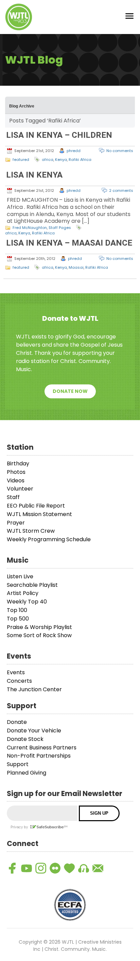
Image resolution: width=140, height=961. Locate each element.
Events (16, 672)
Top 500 (18, 619)
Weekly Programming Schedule (49, 539)
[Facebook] (12, 868)
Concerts (19, 681)
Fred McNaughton (30, 227)
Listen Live (20, 576)
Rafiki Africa (80, 159)
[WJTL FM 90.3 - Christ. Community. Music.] (18, 17)
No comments (119, 150)
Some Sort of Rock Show (39, 635)
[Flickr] (55, 868)
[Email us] (97, 868)
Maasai (76, 267)
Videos (15, 480)
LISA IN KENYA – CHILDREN (59, 135)
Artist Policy (22, 593)
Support (18, 764)
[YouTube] (26, 868)
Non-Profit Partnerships (39, 756)
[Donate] (69, 868)
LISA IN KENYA (34, 175)
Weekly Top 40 (27, 602)
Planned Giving (26, 773)
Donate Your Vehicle (34, 730)
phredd (74, 150)
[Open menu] (129, 17)
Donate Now (70, 391)
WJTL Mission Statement (39, 514)
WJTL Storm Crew (31, 531)
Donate (17, 722)
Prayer (16, 523)
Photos (16, 472)
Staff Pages (60, 227)
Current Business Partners (41, 747)
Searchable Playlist (32, 585)
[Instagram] (40, 868)
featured (21, 159)
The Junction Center (34, 689)
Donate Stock (25, 739)
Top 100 (17, 610)
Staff (13, 497)
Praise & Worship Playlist (39, 627)
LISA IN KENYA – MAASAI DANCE (69, 243)
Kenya (61, 159)
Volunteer (20, 489)
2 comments (121, 190)
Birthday (18, 463)
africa (47, 159)
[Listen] (83, 868)
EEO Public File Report (36, 506)
